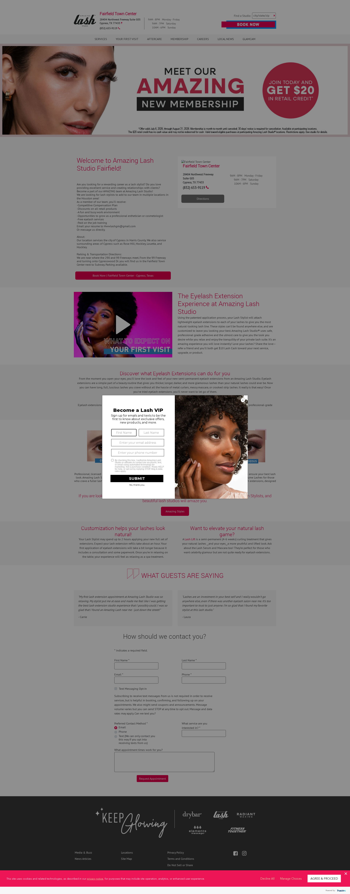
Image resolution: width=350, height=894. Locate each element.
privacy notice (95, 878)
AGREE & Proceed (324, 878)
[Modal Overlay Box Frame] (175, 447)
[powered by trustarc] (340, 890)
